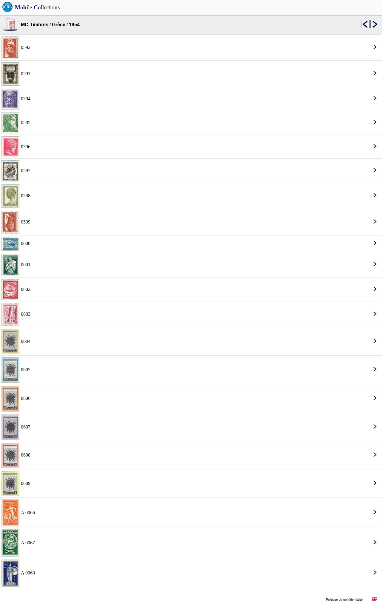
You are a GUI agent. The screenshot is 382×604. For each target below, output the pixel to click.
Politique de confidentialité (344, 599)
